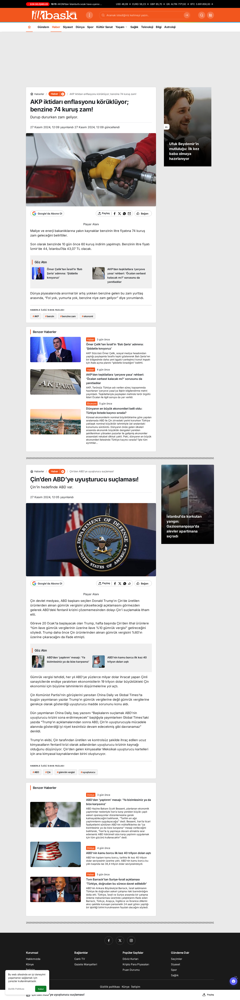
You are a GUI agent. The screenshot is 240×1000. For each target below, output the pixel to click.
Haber (90, 339)
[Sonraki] (208, 127)
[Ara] (201, 15)
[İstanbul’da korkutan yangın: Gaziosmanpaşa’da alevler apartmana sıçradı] (187, 504)
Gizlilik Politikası (16, 988)
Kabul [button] (41, 989)
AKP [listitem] (36, 316)
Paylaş (210, 994)
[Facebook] (109, 940)
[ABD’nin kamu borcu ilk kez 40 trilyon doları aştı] (121, 661)
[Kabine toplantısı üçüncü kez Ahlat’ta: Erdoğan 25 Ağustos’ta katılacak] (187, 126)
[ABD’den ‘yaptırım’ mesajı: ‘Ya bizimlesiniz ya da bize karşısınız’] (61, 661)
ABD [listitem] (36, 772)
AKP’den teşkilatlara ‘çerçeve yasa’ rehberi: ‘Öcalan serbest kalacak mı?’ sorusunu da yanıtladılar (115, 379)
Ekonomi (91, 403)
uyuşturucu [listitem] (88, 772)
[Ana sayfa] (29, 27)
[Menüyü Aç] (89, 15)
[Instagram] (131, 940)
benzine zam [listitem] (68, 316)
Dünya (90, 794)
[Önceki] (167, 127)
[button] (210, 15)
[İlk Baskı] (54, 15)
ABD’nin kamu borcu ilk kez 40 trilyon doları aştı (118, 853)
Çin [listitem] (48, 772)
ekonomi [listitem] (87, 316)
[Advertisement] (120, 59)
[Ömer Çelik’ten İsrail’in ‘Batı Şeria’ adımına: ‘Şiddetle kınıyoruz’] (61, 275)
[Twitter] (120, 940)
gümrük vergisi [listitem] (66, 772)
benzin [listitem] (49, 316)
